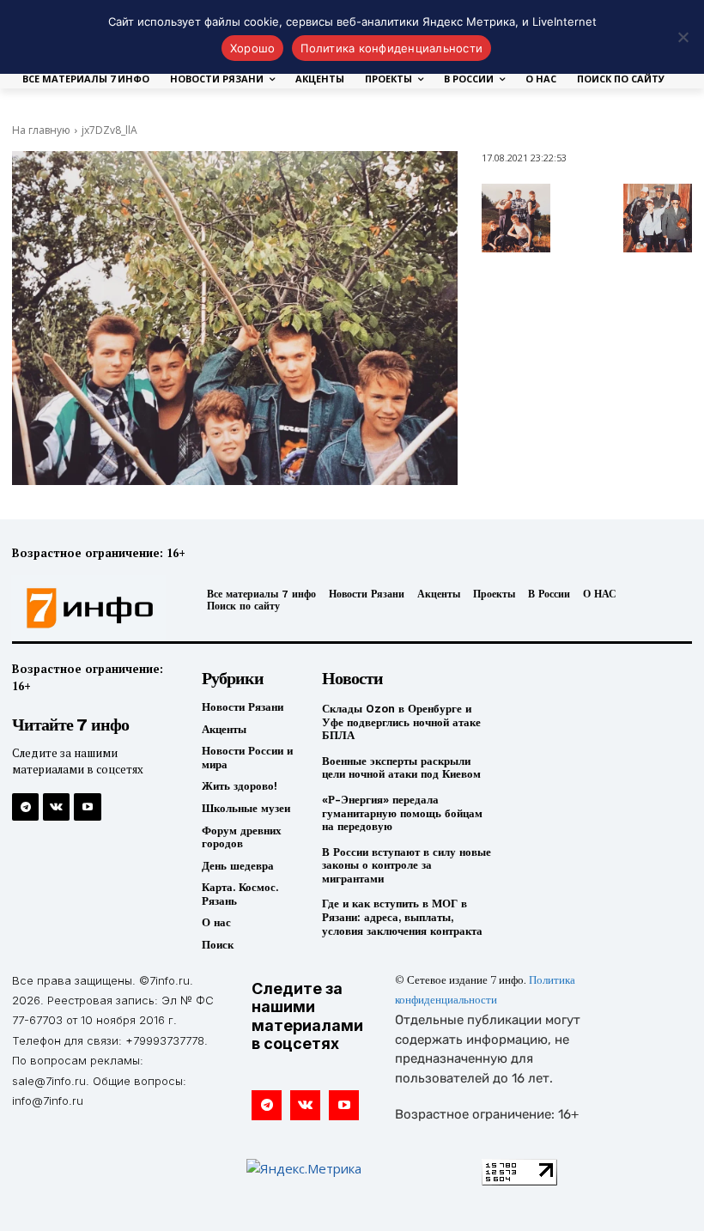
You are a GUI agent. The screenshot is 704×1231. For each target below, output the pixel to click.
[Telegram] (25, 806)
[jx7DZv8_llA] (235, 318)
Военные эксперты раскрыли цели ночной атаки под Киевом (401, 768)
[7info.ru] (90, 608)
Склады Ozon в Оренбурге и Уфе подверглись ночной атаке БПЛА (401, 722)
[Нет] (682, 36)
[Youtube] (87, 806)
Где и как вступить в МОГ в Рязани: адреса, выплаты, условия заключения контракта (402, 917)
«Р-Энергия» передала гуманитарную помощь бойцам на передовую (402, 813)
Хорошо (253, 48)
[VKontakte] (56, 806)
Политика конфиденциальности (391, 48)
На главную (41, 130)
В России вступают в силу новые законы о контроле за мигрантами (406, 865)
